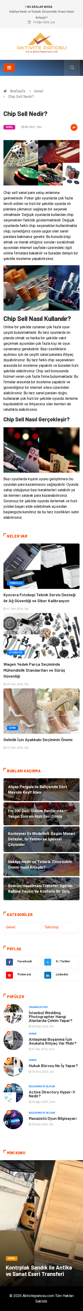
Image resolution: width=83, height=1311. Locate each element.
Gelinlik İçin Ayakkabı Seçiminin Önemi (37, 739)
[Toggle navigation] (9, 67)
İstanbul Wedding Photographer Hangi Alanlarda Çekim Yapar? (50, 1016)
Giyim (12, 728)
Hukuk (32, 1033)
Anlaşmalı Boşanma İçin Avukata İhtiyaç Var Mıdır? (53, 1041)
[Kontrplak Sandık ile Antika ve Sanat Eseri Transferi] (41, 1223)
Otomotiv (15, 652)
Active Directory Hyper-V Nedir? (52, 1093)
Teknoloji (15, 583)
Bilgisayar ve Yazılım (42, 1086)
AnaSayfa (17, 91)
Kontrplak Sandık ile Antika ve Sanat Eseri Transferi (39, 1270)
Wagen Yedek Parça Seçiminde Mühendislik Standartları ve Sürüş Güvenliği (34, 670)
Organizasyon (38, 1007)
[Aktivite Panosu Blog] (41, 42)
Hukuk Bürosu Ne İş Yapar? (53, 1065)
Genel (38, 91)
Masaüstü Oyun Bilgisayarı (53, 1118)
